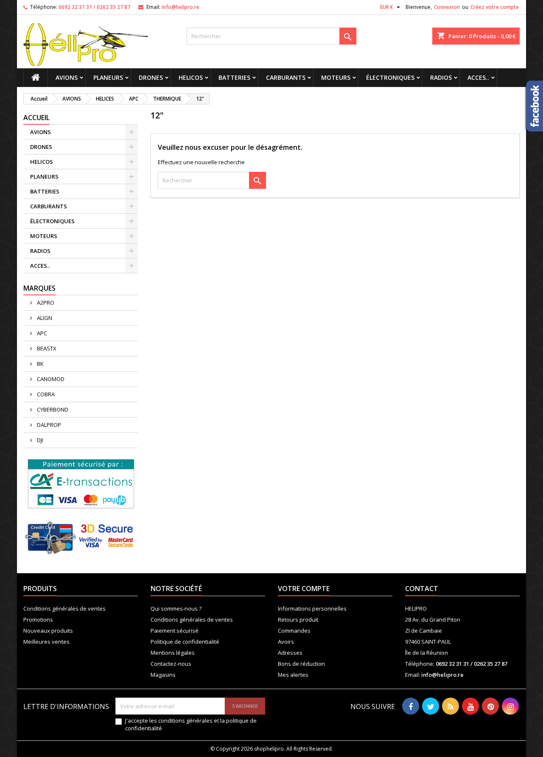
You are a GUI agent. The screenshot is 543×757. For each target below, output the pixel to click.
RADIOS (441, 77)
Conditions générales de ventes (64, 608)
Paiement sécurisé (175, 630)
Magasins (163, 674)
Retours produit (298, 619)
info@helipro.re (180, 7)
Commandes (294, 630)
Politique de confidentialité (185, 641)
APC (41, 333)
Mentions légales (173, 652)
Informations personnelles (312, 608)
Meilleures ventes (46, 641)
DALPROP (48, 425)
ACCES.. (478, 77)
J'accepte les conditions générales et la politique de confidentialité (191, 724)
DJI (39, 440)
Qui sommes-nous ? (176, 608)
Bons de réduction (301, 663)
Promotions (38, 619)
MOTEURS (335, 77)
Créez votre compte (494, 7)
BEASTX (46, 348)
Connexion (447, 7)
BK (40, 363)
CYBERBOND (52, 409)
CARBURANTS (285, 77)
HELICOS (191, 77)
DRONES (151, 77)
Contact (421, 588)
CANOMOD (50, 379)
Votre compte (304, 588)
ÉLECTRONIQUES (390, 77)
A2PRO (45, 302)
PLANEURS (108, 77)
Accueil (36, 117)
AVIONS (67, 77)
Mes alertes (293, 674)
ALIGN (44, 318)
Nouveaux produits (48, 630)
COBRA (45, 394)
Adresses (290, 652)
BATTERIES (234, 77)
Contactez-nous (171, 663)
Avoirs (286, 641)
